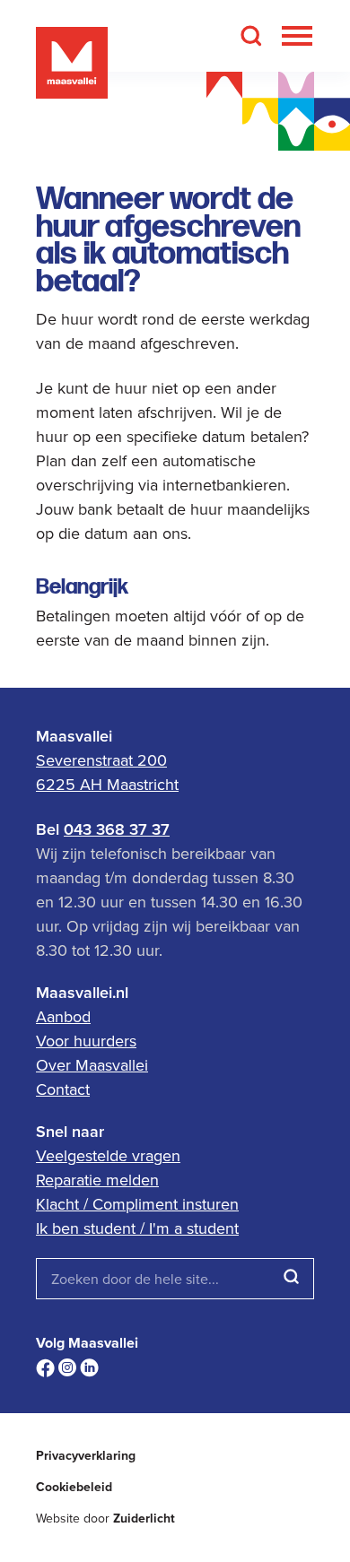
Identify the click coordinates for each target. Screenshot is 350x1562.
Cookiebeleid (74, 1487)
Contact (63, 1089)
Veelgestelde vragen (108, 1155)
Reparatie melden (97, 1179)
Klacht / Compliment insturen (137, 1204)
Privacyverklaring (86, 1455)
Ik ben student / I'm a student (137, 1228)
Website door (105, 1518)
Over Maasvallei (92, 1065)
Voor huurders (86, 1040)
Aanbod (63, 1016)
